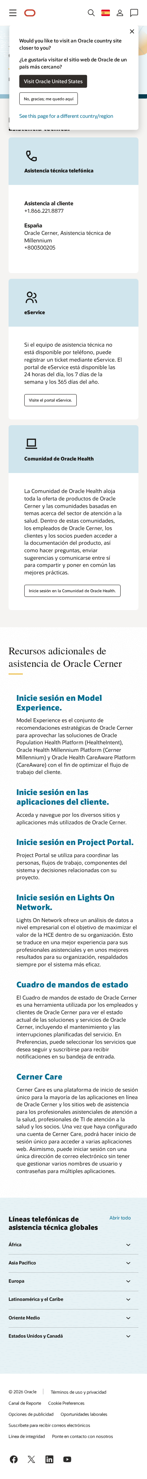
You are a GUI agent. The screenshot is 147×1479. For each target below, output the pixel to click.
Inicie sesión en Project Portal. (74, 841)
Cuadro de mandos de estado (72, 984)
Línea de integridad (27, 1436)
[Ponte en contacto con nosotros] (134, 13)
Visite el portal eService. (50, 400)
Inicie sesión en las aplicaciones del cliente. (62, 796)
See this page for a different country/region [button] (66, 115)
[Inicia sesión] (120, 13)
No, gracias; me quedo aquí (49, 98)
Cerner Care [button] (39, 1076)
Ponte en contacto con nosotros (82, 1436)
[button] (13, 13)
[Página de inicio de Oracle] (30, 13)
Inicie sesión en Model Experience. (59, 702)
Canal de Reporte (25, 1403)
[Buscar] (91, 13)
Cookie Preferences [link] (66, 1403)
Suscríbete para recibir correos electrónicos (49, 1425)
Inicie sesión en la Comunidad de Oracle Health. (72, 590)
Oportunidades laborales (84, 1414)
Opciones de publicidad (31, 1414)
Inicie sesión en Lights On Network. (65, 902)
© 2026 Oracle (22, 1391)
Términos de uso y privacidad (78, 1392)
